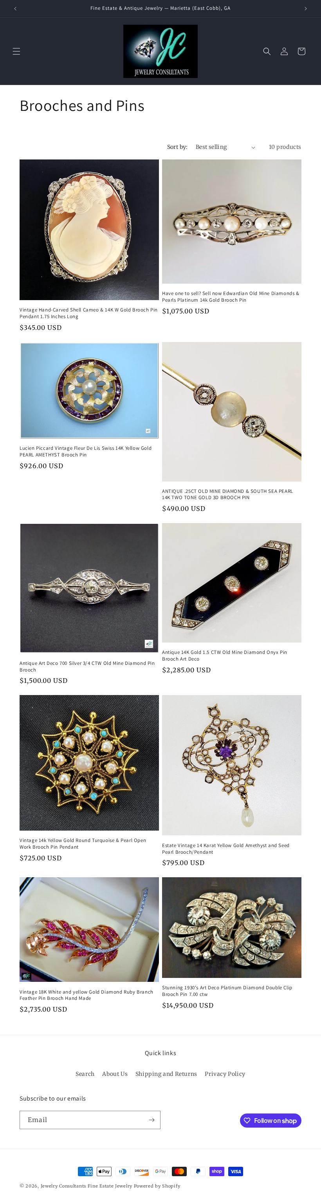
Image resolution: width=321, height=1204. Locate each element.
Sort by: (177, 146)
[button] (16, 51)
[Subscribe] (151, 1120)
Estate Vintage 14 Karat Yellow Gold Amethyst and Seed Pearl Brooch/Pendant (226, 848)
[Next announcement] (305, 8)
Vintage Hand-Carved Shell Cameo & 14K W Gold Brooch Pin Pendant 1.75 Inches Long (89, 313)
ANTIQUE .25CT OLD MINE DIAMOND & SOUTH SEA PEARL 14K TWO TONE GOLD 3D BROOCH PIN (227, 494)
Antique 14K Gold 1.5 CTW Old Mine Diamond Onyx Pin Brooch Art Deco (224, 655)
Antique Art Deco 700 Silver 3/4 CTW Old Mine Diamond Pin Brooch (87, 666)
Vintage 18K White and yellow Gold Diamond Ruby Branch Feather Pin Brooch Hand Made (86, 995)
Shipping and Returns (166, 1073)
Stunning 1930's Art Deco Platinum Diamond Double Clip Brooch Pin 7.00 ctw (227, 991)
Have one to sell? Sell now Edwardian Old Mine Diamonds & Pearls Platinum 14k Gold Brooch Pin (230, 296)
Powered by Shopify (157, 1186)
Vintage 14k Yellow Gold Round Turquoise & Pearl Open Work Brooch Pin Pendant (83, 843)
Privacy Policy (225, 1073)
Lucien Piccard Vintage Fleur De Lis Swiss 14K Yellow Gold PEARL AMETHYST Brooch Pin (85, 451)
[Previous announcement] (15, 8)
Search (85, 1073)
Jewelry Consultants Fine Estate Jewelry (86, 1186)
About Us (115, 1073)
